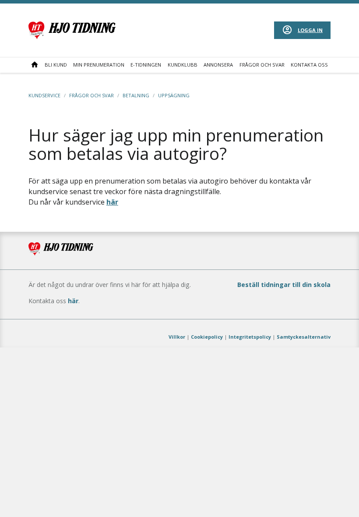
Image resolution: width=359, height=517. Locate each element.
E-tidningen (145, 64)
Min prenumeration (98, 64)
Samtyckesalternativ (304, 336)
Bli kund (56, 64)
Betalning (136, 95)
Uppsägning (174, 95)
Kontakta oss (309, 64)
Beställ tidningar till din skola (284, 284)
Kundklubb (182, 64)
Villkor (177, 336)
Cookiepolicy (207, 336)
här (112, 202)
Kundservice (44, 95)
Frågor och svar (262, 64)
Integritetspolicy (250, 336)
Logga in (310, 30)
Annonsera (218, 64)
